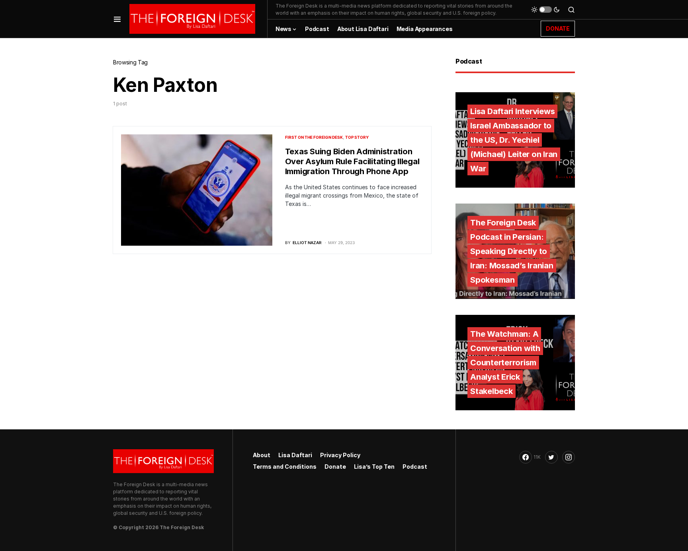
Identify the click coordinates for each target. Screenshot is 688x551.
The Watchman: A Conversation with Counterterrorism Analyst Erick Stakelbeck (505, 362)
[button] (117, 19)
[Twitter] (551, 457)
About (261, 455)
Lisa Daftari (295, 455)
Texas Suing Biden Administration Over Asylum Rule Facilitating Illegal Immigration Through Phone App (352, 161)
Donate (335, 466)
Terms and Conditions (285, 466)
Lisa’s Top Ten (374, 466)
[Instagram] (568, 457)
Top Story (357, 137)
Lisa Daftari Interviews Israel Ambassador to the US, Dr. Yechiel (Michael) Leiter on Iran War (513, 140)
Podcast (415, 466)
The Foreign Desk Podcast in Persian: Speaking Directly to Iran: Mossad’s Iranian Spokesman (511, 251)
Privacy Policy (340, 455)
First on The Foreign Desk (314, 137)
